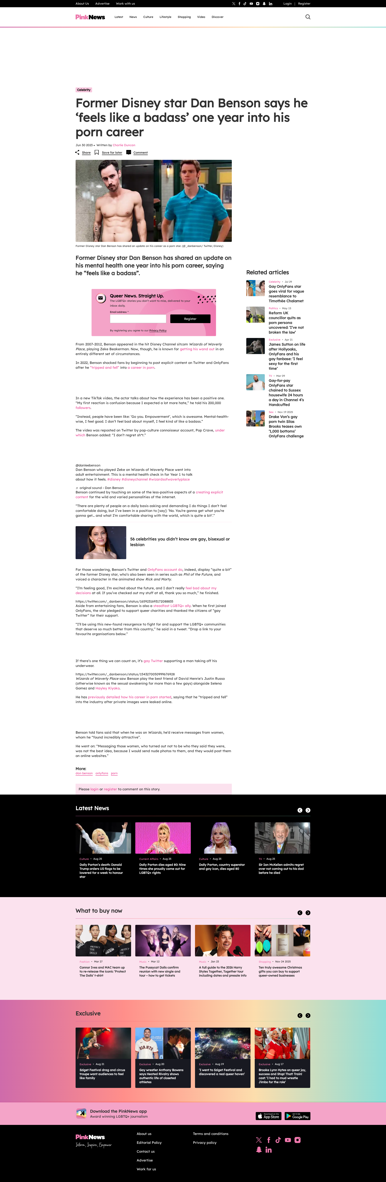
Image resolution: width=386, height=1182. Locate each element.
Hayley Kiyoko (107, 688)
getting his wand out (197, 349)
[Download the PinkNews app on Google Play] (297, 1116)
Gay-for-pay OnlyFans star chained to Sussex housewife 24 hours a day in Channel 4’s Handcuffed (286, 392)
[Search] (308, 16)
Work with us (125, 3)
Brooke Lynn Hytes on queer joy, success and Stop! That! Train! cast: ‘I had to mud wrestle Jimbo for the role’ (282, 1076)
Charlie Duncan (124, 145)
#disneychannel (135, 479)
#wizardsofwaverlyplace (169, 479)
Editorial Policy (149, 1142)
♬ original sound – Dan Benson (100, 488)
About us (144, 1134)
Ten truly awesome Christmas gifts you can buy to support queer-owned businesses (280, 971)
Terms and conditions (210, 1134)
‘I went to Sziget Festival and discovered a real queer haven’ (222, 1072)
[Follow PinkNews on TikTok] (278, 1141)
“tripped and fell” (104, 367)
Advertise (102, 3)
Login (287, 3)
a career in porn (141, 367)
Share (86, 152)
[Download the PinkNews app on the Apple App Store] (268, 1116)
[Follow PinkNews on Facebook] (269, 1141)
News (133, 17)
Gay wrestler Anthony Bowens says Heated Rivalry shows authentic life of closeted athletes (161, 1076)
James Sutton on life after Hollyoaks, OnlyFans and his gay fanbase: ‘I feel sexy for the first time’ (287, 356)
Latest (119, 17)
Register (304, 3)
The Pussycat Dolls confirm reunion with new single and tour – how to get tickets (159, 971)
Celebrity (83, 90)
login (94, 789)
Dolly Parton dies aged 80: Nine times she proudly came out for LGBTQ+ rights (162, 869)
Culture (148, 17)
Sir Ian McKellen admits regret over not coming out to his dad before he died (281, 869)
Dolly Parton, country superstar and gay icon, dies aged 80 (222, 867)
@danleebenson (88, 465)
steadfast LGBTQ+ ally (172, 606)
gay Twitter (153, 661)
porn (114, 773)
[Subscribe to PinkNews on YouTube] (288, 1141)
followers (83, 408)
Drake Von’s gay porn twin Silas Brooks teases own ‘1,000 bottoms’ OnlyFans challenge (286, 426)
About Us (82, 3)
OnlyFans (101, 773)
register (110, 789)
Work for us (146, 1169)
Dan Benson (84, 773)
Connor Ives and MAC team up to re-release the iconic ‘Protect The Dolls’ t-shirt (103, 971)
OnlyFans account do (165, 569)
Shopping (184, 17)
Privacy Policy (157, 330)
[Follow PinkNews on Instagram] (297, 1141)
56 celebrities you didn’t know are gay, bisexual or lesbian (180, 541)
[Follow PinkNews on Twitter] (259, 1141)
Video (201, 17)
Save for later (112, 152)
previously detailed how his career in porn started (129, 697)
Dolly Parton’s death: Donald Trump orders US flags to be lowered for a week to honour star (101, 871)
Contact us (146, 1151)
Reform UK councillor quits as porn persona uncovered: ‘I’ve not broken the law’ (286, 323)
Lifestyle (165, 17)
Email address (124, 311)
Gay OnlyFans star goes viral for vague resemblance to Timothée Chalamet (286, 293)
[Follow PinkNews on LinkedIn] (270, 3)
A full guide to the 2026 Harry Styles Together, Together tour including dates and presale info (222, 971)
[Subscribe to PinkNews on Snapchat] (259, 1150)
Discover (218, 17)
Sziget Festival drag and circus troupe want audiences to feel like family (102, 1074)
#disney (114, 479)
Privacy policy (205, 1142)
